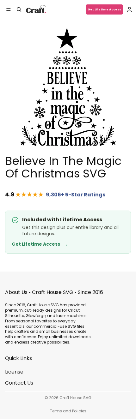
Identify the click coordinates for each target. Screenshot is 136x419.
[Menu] (8, 9)
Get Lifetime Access (104, 9)
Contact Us (19, 382)
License (14, 371)
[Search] (19, 9)
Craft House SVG (75, 397)
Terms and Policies (68, 411)
